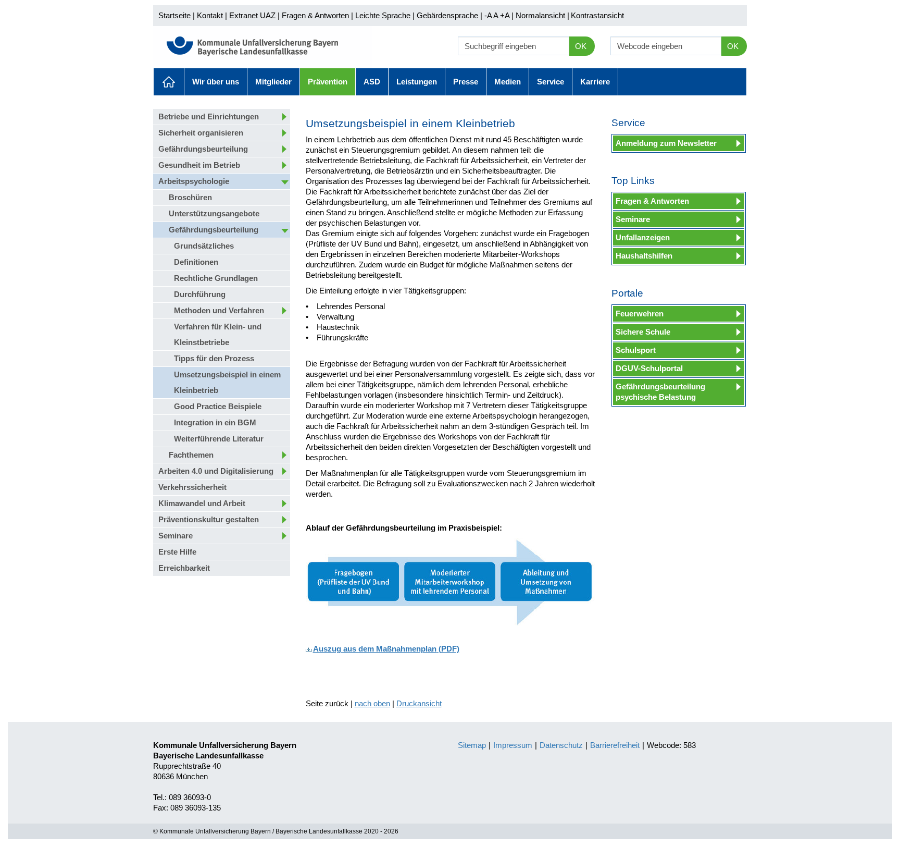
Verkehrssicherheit (192, 487)
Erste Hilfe (177, 551)
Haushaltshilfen (644, 255)
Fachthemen (191, 454)
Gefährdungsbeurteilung (203, 148)
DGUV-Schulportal (649, 368)
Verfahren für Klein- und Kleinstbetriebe (217, 334)
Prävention (327, 81)
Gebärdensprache (447, 15)
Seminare (175, 535)
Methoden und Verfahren (219, 310)
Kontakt (210, 15)
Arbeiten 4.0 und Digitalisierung (215, 471)
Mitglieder (273, 81)
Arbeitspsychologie (193, 181)
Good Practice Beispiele (217, 406)
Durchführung (200, 294)
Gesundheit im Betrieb (199, 165)
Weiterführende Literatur (219, 438)
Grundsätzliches (204, 245)
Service (550, 81)
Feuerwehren (640, 313)
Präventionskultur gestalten (208, 519)
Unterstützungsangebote (214, 213)
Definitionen (196, 261)
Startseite (174, 15)
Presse (465, 81)
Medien (507, 81)
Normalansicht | (542, 15)
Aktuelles (168, 82)
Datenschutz (561, 745)
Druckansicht (419, 703)
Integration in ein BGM (215, 422)
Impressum (512, 745)
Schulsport (636, 350)
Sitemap (472, 745)
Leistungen (416, 81)
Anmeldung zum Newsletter (666, 143)
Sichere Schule (643, 331)
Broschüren (190, 197)
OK (580, 46)
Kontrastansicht (597, 15)
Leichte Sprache (382, 15)
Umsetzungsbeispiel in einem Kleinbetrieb (227, 382)
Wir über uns (215, 81)
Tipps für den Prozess (214, 358)
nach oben (372, 703)
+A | (506, 15)
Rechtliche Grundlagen (216, 278)
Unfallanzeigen (643, 237)
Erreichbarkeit (184, 567)
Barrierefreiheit (615, 745)
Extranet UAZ (252, 15)
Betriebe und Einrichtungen (208, 116)
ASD (372, 81)
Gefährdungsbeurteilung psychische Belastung (660, 391)
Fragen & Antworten (315, 15)
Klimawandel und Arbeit (201, 503)
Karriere (595, 81)
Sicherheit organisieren (200, 132)
